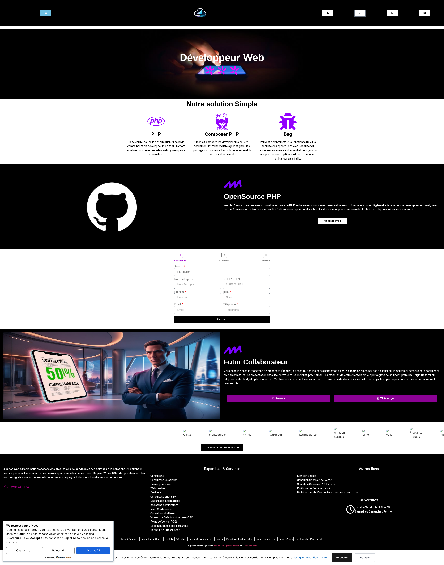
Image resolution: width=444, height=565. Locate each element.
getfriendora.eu (232, 546)
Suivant (222, 319)
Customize (23, 550)
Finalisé (266, 260)
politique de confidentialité (310, 557)
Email (177, 304)
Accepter (342, 557)
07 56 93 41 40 (19, 487)
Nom (226, 291)
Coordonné (180, 260)
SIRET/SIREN (231, 279)
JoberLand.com (249, 546)
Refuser (365, 557)
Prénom (179, 291)
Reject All (58, 550)
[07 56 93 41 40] (5, 487)
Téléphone (230, 304)
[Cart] (360, 13)
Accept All (93, 550)
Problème (224, 260)
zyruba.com (219, 546)
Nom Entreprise (183, 279)
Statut (178, 266)
